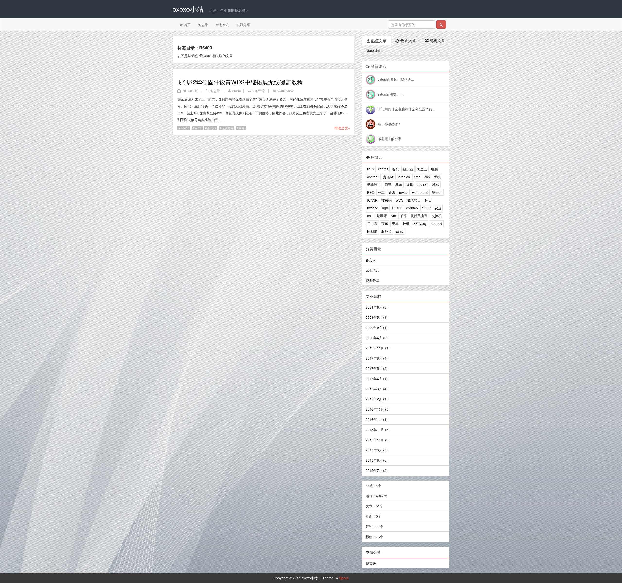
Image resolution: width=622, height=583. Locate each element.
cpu (370, 215)
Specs (344, 577)
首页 (187, 24)
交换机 (437, 215)
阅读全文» (342, 127)
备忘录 (203, 24)
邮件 (403, 215)
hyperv (372, 207)
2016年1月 (374, 419)
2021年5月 (374, 317)
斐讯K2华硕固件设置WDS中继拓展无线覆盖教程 (240, 82)
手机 (437, 176)
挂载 (406, 223)
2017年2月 (374, 399)
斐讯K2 (211, 128)
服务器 (386, 231)
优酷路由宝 (419, 215)
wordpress (420, 192)
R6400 (184, 128)
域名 (435, 184)
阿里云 (422, 169)
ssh (427, 176)
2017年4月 (374, 378)
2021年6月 (374, 307)
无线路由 (227, 128)
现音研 (371, 563)
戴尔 (398, 184)
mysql (403, 192)
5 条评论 (258, 91)
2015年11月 (375, 429)
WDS (198, 128)
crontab (412, 207)
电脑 (434, 169)
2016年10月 (375, 409)
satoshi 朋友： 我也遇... (396, 79)
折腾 (409, 184)
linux (370, 169)
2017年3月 (374, 388)
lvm (393, 215)
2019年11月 (375, 347)
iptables (404, 176)
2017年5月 (374, 368)
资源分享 (243, 24)
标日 (428, 200)
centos (383, 169)
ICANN (372, 200)
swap (399, 231)
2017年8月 (374, 358)
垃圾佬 (382, 215)
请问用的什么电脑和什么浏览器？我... (406, 108)
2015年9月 (374, 450)
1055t (426, 207)
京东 (384, 223)
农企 (437, 207)
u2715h (422, 184)
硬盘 (392, 192)
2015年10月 (375, 439)
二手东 (372, 223)
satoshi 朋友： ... (391, 94)
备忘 (395, 169)
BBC (370, 192)
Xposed (436, 223)
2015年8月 (374, 460)
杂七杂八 (222, 24)
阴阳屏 (372, 231)
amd (417, 176)
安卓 (395, 223)
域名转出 (414, 200)
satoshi (236, 91)
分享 (381, 192)
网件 (241, 128)
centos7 (373, 176)
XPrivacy (420, 223)
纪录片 (437, 192)
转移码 (386, 200)
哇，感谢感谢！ (389, 123)
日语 (388, 184)
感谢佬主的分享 (389, 138)
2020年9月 (374, 327)
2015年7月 (374, 470)
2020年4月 (374, 337)
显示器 (408, 169)
